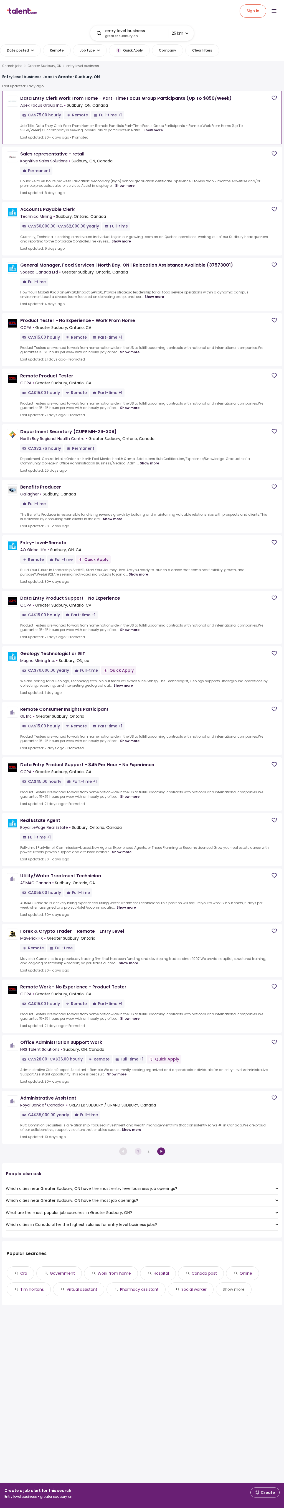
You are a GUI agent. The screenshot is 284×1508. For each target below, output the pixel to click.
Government (62, 1273)
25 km (177, 33)
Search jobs (12, 66)
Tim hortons (32, 1289)
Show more (153, 130)
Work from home (114, 1273)
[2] (161, 1151)
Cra (23, 1273)
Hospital (161, 1273)
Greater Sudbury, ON (44, 66)
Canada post (204, 1273)
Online (246, 1273)
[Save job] (274, 98)
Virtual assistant (82, 1289)
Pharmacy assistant (139, 1289)
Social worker (194, 1289)
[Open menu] (274, 11)
